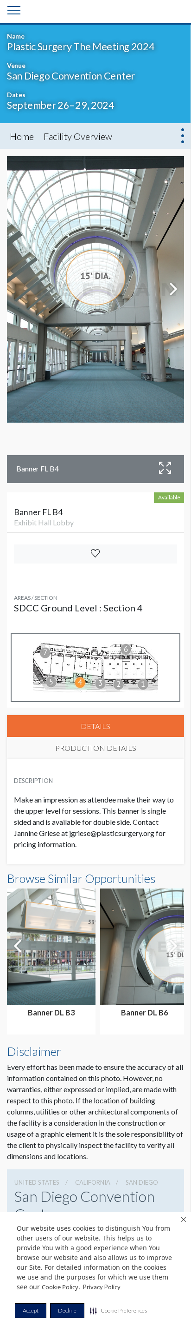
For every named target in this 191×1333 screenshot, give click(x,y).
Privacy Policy (102, 1287)
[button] (118, 1310)
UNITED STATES (36, 1182)
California (92, 1182)
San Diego (142, 1182)
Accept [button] (30, 1310)
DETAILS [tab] (95, 726)
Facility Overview (78, 136)
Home (22, 136)
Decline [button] (67, 1310)
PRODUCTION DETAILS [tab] (95, 747)
